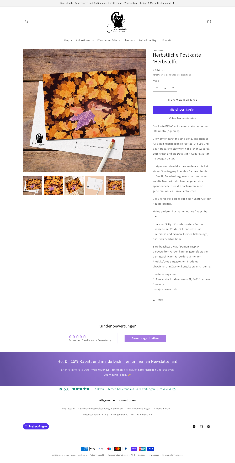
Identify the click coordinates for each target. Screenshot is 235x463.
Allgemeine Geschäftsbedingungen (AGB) (101, 408)
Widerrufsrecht (162, 408)
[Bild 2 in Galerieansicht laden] (53, 185)
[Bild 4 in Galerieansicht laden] (94, 185)
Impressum (68, 408)
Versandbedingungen (139, 408)
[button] (26, 21)
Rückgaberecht (119, 414)
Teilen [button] (159, 299)
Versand (157, 74)
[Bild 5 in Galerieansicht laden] (115, 185)
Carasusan (64, 455)
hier (155, 216)
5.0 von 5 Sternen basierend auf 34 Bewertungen (125, 389)
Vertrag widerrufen (141, 414)
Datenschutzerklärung (95, 414)
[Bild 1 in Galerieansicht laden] (32, 185)
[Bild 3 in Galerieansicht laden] (74, 185)
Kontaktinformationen (172, 455)
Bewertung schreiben (145, 338)
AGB (133, 455)
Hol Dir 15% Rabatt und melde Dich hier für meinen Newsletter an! (117, 361)
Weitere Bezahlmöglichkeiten (182, 118)
